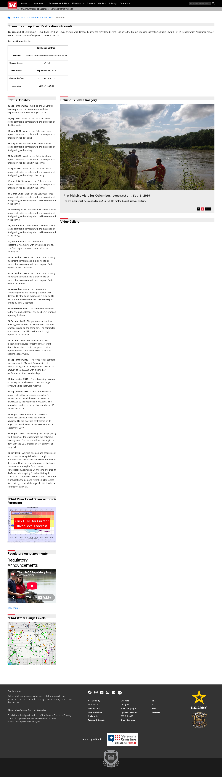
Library (113, 3)
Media (101, 3)
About (24, 3)
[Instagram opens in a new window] (96, 692)
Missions (77, 3)
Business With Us (58, 3)
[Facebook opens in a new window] (90, 692)
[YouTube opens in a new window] (107, 692)
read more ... (14, 607)
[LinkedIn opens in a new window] (101, 692)
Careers (91, 3)
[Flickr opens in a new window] (113, 692)
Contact (124, 3)
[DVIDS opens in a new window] (120, 692)
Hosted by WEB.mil (91, 739)
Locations (38, 3)
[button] (213, 3)
